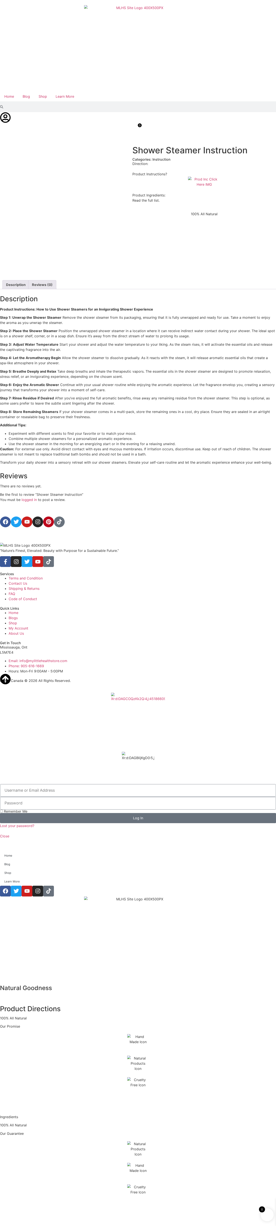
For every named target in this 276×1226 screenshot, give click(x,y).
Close (4, 836)
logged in (29, 500)
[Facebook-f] (5, 561)
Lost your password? (17, 826)
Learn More (65, 96)
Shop (43, 96)
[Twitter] (27, 561)
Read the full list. (146, 200)
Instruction (161, 159)
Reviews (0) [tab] (42, 285)
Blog (26, 96)
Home (9, 96)
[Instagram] (16, 561)
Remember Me (15, 811)
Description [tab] (16, 285)
